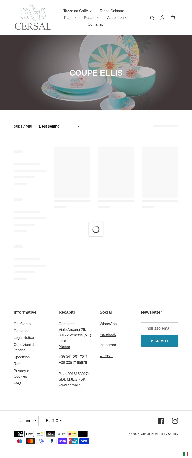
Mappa (64, 346)
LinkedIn (107, 355)
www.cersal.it (69, 385)
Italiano (25, 421)
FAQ (17, 383)
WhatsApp (108, 324)
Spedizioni (22, 357)
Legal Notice (24, 337)
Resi (17, 364)
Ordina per (23, 126)
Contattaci (22, 331)
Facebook (108, 334)
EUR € (52, 421)
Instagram (108, 345)
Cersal (145, 434)
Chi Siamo (22, 324)
